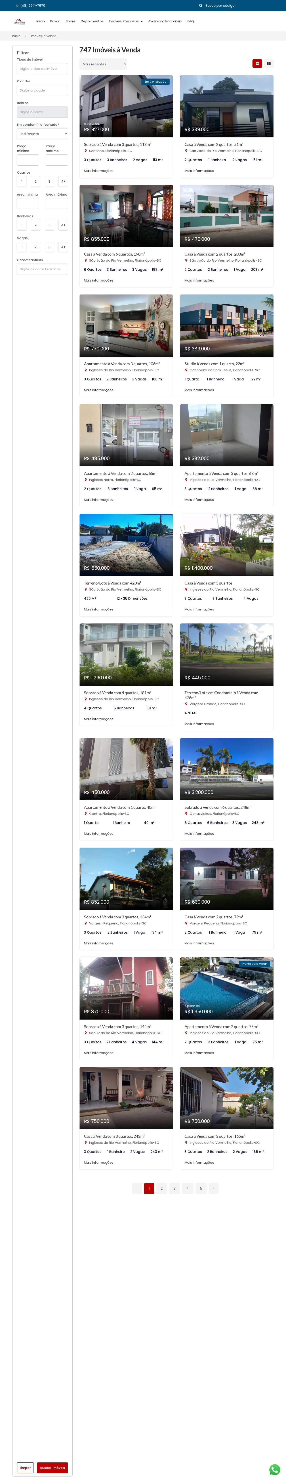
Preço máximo (52, 148)
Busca (55, 21)
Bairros (23, 103)
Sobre (71, 21)
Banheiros (25, 216)
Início (40, 21)
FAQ (190, 21)
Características (30, 260)
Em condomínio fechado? (38, 124)
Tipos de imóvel (30, 59)
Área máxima (56, 194)
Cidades (24, 81)
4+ (63, 181)
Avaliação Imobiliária (165, 21)
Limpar (25, 1468)
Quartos (24, 172)
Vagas (22, 238)
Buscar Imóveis (52, 1468)
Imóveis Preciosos (124, 21)
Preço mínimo (23, 148)
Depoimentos (92, 21)
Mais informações (99, 170)
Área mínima (27, 194)
